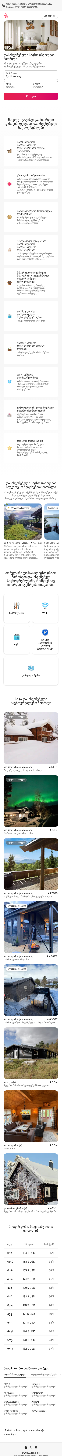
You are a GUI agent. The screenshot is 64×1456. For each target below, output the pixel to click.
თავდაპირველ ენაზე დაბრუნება (21, 7)
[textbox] (17, 87)
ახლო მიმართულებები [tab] (15, 1374)
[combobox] (31, 76)
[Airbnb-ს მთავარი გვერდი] (6, 15)
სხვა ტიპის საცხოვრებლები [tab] (44, 1374)
